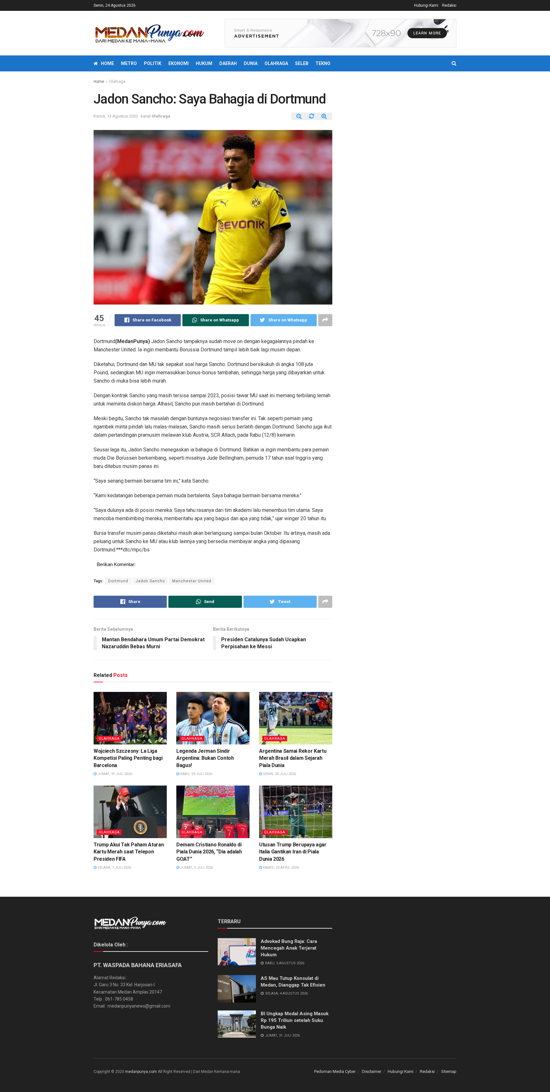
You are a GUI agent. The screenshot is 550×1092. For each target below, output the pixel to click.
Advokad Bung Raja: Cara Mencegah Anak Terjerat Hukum (289, 948)
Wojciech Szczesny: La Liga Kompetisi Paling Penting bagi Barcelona (128, 758)
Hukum (204, 63)
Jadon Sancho (150, 581)
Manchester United (191, 581)
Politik (152, 63)
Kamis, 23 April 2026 (280, 868)
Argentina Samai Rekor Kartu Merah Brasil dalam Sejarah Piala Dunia (292, 758)
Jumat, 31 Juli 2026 (114, 774)
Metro (129, 63)
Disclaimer (371, 1071)
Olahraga (276, 63)
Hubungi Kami (426, 5)
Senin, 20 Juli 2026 (279, 774)
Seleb (301, 63)
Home (107, 63)
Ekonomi (178, 63)
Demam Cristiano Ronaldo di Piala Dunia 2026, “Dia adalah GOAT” (209, 852)
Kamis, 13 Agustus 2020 (116, 116)
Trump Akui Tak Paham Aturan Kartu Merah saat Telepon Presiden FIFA (129, 852)
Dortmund (118, 581)
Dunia (250, 63)
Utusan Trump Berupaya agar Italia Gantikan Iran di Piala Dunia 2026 (293, 852)
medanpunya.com (141, 1071)
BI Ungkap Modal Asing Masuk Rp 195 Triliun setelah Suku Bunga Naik (294, 1020)
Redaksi (449, 5)
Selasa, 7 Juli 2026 (113, 868)
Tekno (322, 63)
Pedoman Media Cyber (335, 1071)
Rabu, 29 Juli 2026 (195, 774)
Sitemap (448, 1071)
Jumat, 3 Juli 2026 (196, 868)
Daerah (228, 63)
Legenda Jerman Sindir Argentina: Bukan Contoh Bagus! (205, 758)
